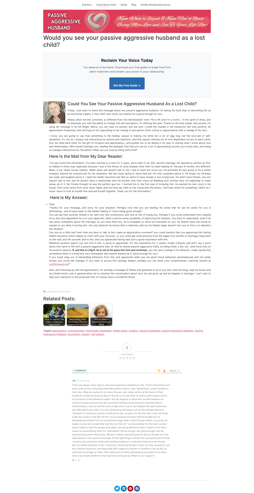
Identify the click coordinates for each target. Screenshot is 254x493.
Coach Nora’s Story (106, 4)
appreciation (59, 330)
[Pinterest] (130, 489)
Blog (134, 4)
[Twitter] (117, 489)
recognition (73, 334)
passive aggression (150, 330)
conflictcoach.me (58, 264)
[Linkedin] (124, 489)
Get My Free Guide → (127, 85)
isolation (133, 330)
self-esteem (97, 334)
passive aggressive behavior (177, 330)
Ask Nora (87, 4)
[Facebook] (137, 489)
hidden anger (120, 330)
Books (124, 4)
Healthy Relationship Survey (155, 4)
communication (76, 330)
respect (85, 334)
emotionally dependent (99, 330)
